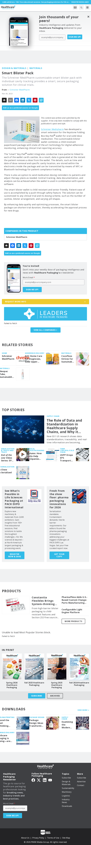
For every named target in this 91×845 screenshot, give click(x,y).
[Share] (16, 100)
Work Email (29, 277)
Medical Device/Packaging (35, 450)
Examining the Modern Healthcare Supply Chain (68, 725)
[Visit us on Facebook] (33, 780)
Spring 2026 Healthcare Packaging (11, 685)
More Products (73, 621)
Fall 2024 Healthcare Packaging (79, 683)
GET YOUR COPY (59, 555)
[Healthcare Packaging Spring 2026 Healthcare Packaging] (12, 666)
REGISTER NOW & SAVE (14, 555)
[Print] (4, 100)
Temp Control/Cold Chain (67, 450)
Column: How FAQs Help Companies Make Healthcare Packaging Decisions (34, 456)
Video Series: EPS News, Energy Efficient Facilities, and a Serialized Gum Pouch (7, 458)
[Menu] (87, 7)
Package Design (36, 717)
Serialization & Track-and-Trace (7, 450)
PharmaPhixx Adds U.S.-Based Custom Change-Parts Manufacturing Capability (74, 600)
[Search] (81, 7)
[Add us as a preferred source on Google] (41, 100)
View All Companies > (45, 330)
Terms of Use (53, 837)
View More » (83, 710)
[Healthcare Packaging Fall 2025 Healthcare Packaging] (34, 666)
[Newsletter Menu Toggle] (75, 7)
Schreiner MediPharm (20, 89)
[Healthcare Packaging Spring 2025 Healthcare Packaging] (57, 666)
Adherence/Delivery (34, 353)
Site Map (66, 837)
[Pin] (35, 100)
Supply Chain (53, 416)
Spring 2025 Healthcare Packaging (56, 685)
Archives (55, 695)
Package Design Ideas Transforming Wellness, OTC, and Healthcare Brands (36, 723)
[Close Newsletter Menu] (88, 16)
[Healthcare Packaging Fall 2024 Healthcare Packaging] (79, 666)
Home (4, 353)
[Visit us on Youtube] (50, 780)
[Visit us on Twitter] (39, 780)
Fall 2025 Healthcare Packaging (34, 683)
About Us (25, 837)
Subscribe (36, 695)
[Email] (10, 100)
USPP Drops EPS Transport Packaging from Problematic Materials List (66, 458)
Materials (35, 68)
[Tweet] (29, 100)
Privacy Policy (38, 837)
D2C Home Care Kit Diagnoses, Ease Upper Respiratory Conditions (33, 359)
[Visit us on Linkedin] (44, 780)
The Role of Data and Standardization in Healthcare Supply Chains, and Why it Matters (64, 426)
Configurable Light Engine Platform (72, 611)
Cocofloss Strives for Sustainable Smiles (67, 359)
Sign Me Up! (74, 37)
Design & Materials (14, 68)
